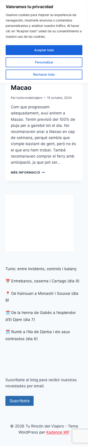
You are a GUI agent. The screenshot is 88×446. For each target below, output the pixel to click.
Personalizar (44, 62)
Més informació (28, 172)
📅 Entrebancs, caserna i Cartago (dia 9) (42, 281)
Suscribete (19, 400)
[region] (44, 41)
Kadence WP (57, 432)
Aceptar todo (44, 50)
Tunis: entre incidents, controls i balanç (40, 269)
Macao (21, 87)
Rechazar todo (44, 74)
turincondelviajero (29, 98)
